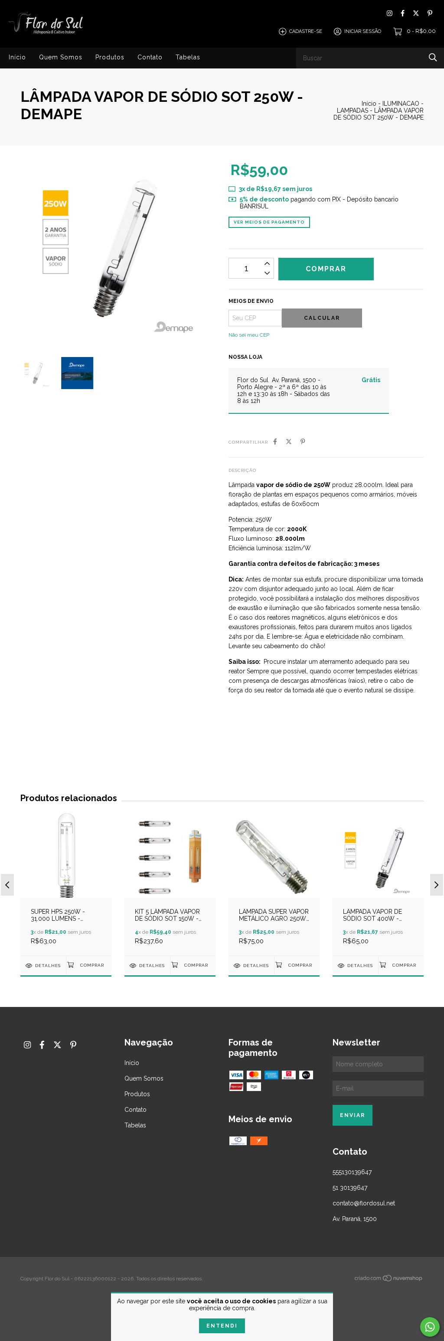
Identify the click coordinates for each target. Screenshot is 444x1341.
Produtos (109, 57)
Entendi (222, 1326)
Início (17, 57)
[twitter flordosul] (416, 13)
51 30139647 (350, 1187)
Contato (150, 57)
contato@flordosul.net (364, 1203)
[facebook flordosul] (402, 13)
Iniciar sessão (362, 31)
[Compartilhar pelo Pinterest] (303, 441)
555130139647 (352, 1172)
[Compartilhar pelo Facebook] (275, 441)
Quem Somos (60, 57)
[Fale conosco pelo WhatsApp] (430, 1327)
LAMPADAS (352, 110)
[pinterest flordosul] (430, 13)
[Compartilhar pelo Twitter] (288, 441)
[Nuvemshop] (389, 1279)
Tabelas (188, 57)
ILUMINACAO (400, 103)
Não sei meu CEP (249, 335)
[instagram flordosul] (389, 13)
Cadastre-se (305, 31)
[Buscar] (433, 57)
